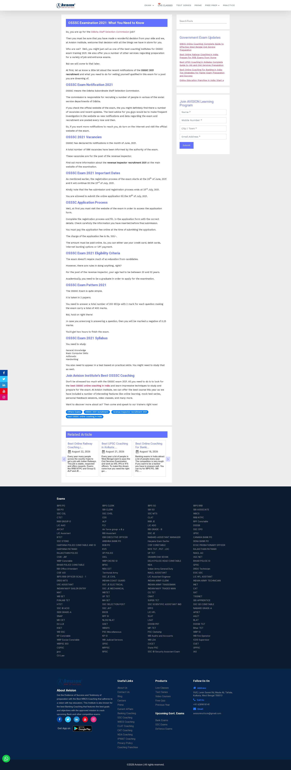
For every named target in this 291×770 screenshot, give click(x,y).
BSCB (105, 612)
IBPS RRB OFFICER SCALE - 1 (71, 576)
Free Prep (211, 5)
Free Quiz (160, 700)
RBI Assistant (109, 533)
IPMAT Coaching (126, 738)
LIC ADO (152, 525)
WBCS (196, 513)
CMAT (151, 596)
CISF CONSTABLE (157, 545)
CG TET (152, 592)
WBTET (106, 592)
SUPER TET (153, 600)
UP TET (151, 553)
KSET (59, 628)
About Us (122, 687)
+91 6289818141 (201, 704)
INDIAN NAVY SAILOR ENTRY (71, 588)
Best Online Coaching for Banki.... (148, 445)
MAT (59, 592)
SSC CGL (61, 513)
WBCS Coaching (125, 721)
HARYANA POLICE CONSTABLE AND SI (76, 545)
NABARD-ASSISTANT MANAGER (164, 537)
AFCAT (60, 529)
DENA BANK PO (201, 541)
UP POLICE (107, 553)
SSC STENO (63, 541)
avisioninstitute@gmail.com (207, 713)
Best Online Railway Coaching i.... (80, 445)
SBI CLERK (107, 509)
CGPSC (60, 647)
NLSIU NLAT (108, 620)
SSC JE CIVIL (109, 576)
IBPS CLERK (108, 505)
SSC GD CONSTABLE (203, 604)
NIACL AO (198, 553)
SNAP (60, 616)
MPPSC (106, 647)
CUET (196, 643)
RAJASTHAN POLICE (67, 553)
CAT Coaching (124, 730)
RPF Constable (200, 521)
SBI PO (60, 509)
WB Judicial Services (112, 639)
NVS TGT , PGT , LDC (158, 549)
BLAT (196, 620)
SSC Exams (161, 724)
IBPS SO (152, 505)
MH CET (61, 620)
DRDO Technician (201, 568)
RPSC (105, 651)
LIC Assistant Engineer (159, 576)
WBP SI (197, 632)
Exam (148, 5)
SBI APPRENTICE (201, 600)
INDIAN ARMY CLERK (158, 580)
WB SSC (61, 632)
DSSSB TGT (199, 624)
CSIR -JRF (62, 557)
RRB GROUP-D (64, 521)
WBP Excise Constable (68, 639)
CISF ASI (61, 572)
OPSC (105, 643)
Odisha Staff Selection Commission (110, 31)
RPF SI (105, 616)
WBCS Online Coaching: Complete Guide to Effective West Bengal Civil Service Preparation (202, 47)
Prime (198, 5)
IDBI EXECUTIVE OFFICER (115, 537)
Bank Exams (161, 720)
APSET (196, 612)
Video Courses (163, 696)
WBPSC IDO (63, 643)
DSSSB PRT (153, 624)
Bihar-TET (198, 628)
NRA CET (107, 568)
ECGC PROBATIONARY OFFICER (209, 545)
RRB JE (151, 521)
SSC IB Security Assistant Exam (164, 651)
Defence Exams (163, 728)
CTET (60, 517)
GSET (105, 624)
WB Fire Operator (201, 636)
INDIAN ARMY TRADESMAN (161, 584)
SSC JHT (106, 608)
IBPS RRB (198, 505)
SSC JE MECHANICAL (113, 588)
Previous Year (162, 704)
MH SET (106, 600)
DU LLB (60, 624)
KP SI (105, 636)
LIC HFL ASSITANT (202, 576)
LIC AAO (61, 525)
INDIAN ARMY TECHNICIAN (207, 580)
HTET (60, 604)
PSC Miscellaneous (111, 632)
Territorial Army (110, 572)
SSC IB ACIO (63, 608)
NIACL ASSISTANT (157, 572)
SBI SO (151, 509)
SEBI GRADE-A (64, 612)
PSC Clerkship (155, 632)
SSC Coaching (124, 717)
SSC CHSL (107, 513)
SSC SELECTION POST (113, 604)
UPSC (196, 533)
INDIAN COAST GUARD (113, 580)
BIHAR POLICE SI (201, 561)
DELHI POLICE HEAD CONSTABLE (164, 561)
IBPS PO (61, 505)
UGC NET (197, 557)
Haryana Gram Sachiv (158, 541)
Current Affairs (125, 709)
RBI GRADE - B (155, 529)
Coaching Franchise (127, 747)
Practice (229, 5)
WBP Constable (64, 561)
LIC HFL (152, 612)
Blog (119, 696)
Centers (121, 700)
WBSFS (106, 628)
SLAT (150, 616)
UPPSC (196, 647)
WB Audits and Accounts (160, 636)
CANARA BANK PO (202, 537)
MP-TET (152, 628)
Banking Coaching (126, 713)
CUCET (151, 643)
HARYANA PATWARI (67, 549)
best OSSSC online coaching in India (90, 385)
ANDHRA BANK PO (111, 541)
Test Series (183, 5)
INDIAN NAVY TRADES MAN (162, 588)
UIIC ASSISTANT (65, 584)
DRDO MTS (62, 580)
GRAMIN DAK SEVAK (158, 557)
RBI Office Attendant (67, 568)
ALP (104, 521)
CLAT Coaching (125, 726)
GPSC (196, 565)
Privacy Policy (125, 743)
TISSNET (197, 596)
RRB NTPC (198, 517)
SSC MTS (152, 513)
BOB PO (106, 545)
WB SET (61, 596)
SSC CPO (197, 529)
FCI (104, 525)
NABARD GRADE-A (202, 608)
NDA (150, 565)
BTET (59, 537)
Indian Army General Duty (160, 568)
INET (195, 584)
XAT (195, 592)
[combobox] (203, 21)
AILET (196, 616)
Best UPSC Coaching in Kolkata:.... (115, 445)
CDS (104, 517)
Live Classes (162, 687)
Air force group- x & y (113, 529)
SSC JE (151, 533)
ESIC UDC (198, 572)
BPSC (105, 565)
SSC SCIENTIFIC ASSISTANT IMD (164, 604)
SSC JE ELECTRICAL (112, 584)
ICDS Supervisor (201, 639)
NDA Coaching (125, 734)
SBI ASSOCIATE (201, 509)
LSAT (150, 620)
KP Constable (63, 636)
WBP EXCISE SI (109, 561)
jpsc (59, 651)
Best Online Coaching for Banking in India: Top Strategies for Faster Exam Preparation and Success (202, 72)
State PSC (153, 647)
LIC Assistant (64, 533)
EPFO (150, 608)
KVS (104, 549)
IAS (195, 651)
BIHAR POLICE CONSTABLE (70, 565)
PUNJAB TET (63, 600)
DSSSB (196, 525)
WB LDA (152, 639)
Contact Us (123, 692)
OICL (104, 557)
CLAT (150, 517)
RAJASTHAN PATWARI (204, 549)
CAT (195, 588)
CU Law (60, 655)
